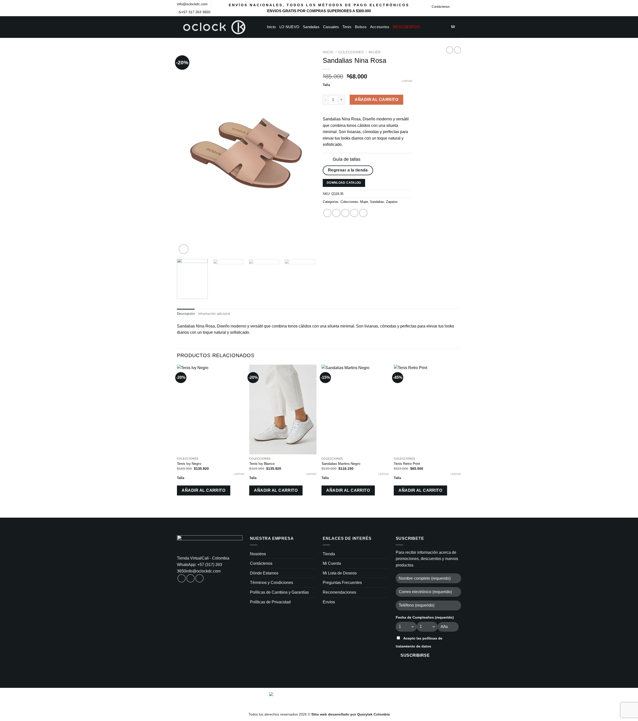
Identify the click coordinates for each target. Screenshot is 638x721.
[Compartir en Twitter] (336, 213)
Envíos (329, 602)
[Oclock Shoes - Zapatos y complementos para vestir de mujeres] (214, 27)
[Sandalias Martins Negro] (355, 410)
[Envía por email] (345, 213)
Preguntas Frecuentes (342, 582)
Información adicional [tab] (214, 314)
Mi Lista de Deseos (340, 573)
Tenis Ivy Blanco (262, 464)
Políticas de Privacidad (270, 602)
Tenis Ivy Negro (189, 464)
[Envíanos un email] (199, 578)
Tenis (346, 27)
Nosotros (258, 554)
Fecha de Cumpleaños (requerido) (425, 617)
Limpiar (407, 81)
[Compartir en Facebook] (327, 213)
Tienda (329, 554)
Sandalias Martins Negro (340, 464)
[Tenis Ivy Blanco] (283, 410)
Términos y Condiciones (271, 582)
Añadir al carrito (376, 99)
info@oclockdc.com (192, 4)
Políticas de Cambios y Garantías (279, 592)
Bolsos (361, 27)
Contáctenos (441, 6)
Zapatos (392, 202)
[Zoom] (183, 249)
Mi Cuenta (332, 563)
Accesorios (379, 27)
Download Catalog (344, 182)
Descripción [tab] (186, 314)
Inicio (271, 27)
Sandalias (311, 27)
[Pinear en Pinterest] (354, 213)
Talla (326, 85)
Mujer (375, 52)
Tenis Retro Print (407, 464)
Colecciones (351, 52)
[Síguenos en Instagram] (458, 8)
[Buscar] (430, 27)
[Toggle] (327, 160)
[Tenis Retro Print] (427, 410)
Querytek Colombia (373, 714)
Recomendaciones (339, 592)
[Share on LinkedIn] (363, 213)
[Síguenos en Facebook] (453, 8)
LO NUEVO (289, 27)
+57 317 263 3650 (195, 12)
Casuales (331, 27)
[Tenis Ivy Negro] (210, 410)
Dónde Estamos (264, 573)
